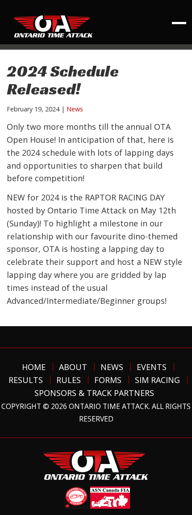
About (73, 367)
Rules (68, 380)
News (75, 109)
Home (34, 367)
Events (152, 367)
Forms (107, 380)
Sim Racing (157, 380)
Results (25, 380)
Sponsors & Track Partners (94, 393)
